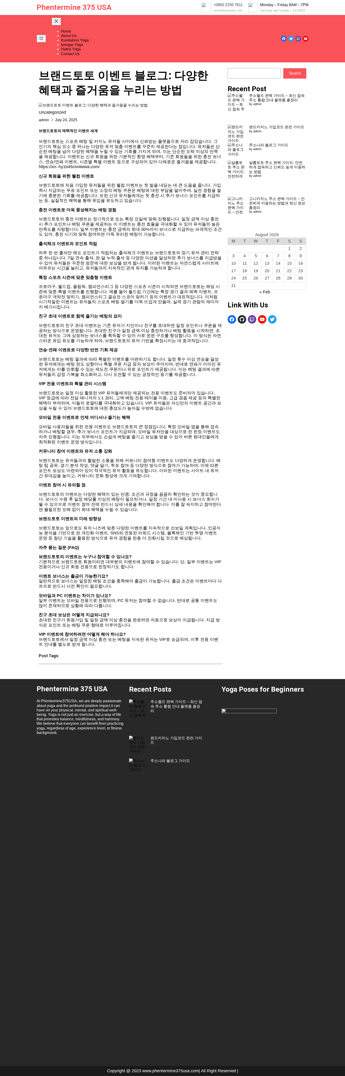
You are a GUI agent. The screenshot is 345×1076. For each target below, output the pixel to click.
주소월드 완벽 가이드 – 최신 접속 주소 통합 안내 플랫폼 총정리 (176, 706)
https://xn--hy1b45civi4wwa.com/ (69, 166)
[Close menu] (56, 21)
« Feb (264, 292)
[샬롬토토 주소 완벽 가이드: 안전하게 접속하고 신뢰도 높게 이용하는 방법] (236, 178)
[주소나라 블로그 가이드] (236, 151)
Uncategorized (52, 112)
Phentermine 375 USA (74, 7)
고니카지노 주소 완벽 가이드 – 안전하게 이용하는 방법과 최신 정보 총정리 (277, 203)
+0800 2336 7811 (228, 5)
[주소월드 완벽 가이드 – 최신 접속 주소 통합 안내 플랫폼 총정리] (236, 109)
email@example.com (228, 10)
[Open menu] (41, 38)
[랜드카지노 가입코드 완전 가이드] (236, 134)
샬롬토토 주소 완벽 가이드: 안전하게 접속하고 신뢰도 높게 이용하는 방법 (277, 167)
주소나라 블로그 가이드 (268, 145)
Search (295, 73)
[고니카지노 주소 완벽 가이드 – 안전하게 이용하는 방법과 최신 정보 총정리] (236, 214)
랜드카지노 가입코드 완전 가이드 (276, 127)
